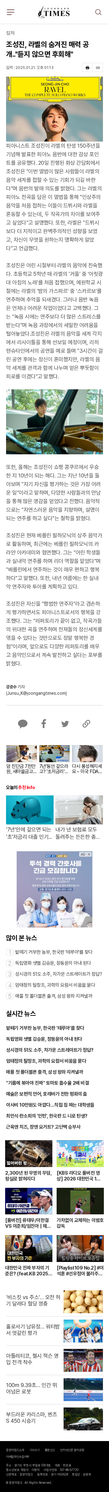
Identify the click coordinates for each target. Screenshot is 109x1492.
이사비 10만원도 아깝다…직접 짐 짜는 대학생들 (50, 1105)
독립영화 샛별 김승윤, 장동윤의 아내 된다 (44, 1039)
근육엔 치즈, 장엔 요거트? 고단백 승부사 (43, 1127)
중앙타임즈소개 (15, 1450)
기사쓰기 (34, 1450)
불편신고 (50, 1450)
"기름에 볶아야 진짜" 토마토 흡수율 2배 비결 (47, 1083)
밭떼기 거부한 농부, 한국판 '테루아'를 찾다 (45, 1028)
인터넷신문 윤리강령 (72, 1450)
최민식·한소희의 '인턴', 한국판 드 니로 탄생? (47, 1116)
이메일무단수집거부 (17, 1456)
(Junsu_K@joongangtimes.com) (36, 693)
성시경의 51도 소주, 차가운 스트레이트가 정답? (50, 1050)
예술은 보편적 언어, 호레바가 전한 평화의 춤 (46, 1094)
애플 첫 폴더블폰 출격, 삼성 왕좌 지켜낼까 (44, 1072)
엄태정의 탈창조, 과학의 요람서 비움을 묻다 (46, 1061)
